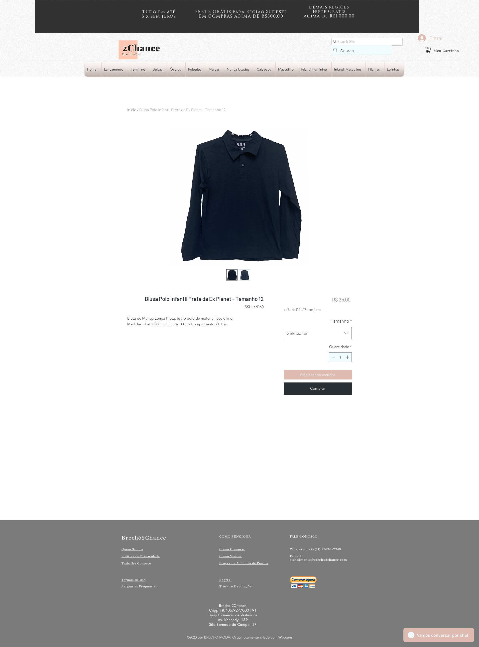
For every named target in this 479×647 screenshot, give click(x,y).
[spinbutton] (340, 357)
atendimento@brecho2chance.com (318, 559)
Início (131, 109)
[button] (428, 50)
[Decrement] (333, 357)
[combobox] (318, 333)
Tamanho (341, 321)
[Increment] (348, 357)
